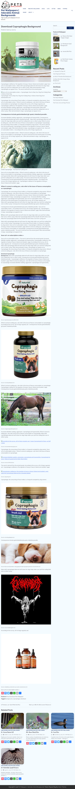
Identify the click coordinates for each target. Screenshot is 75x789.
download (23, 699)
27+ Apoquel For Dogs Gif (59, 71)
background (9, 699)
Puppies (65, 8)
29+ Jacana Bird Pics (66, 51)
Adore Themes (62, 787)
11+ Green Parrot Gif (7, 732)
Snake (24, 12)
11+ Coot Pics (55, 732)
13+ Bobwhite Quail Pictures (10, 768)
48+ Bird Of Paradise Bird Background (62, 76)
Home (24, 8)
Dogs (43, 8)
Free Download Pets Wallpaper (15, 696)
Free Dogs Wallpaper (58, 97)
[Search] (72, 10)
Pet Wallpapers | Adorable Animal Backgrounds (10, 13)
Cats (48, 8)
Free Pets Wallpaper (34, 8)
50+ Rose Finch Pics (32, 732)
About (30, 12)
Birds (59, 8)
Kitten (53, 8)
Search (55, 25)
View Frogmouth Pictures (59, 73)
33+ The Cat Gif (56, 83)
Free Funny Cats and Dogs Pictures (61, 102)
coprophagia (16, 699)
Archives (55, 89)
